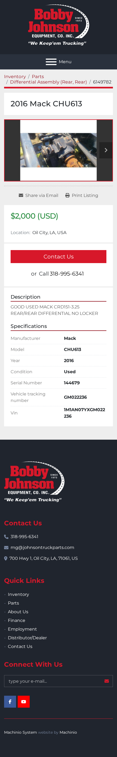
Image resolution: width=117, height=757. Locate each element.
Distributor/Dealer (27, 637)
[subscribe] (106, 681)
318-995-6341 (67, 273)
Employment (22, 629)
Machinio (68, 732)
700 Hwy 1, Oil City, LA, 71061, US (44, 558)
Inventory (18, 594)
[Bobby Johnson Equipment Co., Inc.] (34, 481)
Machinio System (20, 732)
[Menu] (51, 62)
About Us (18, 611)
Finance (16, 620)
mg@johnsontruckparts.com (42, 547)
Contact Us (59, 256)
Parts (13, 603)
